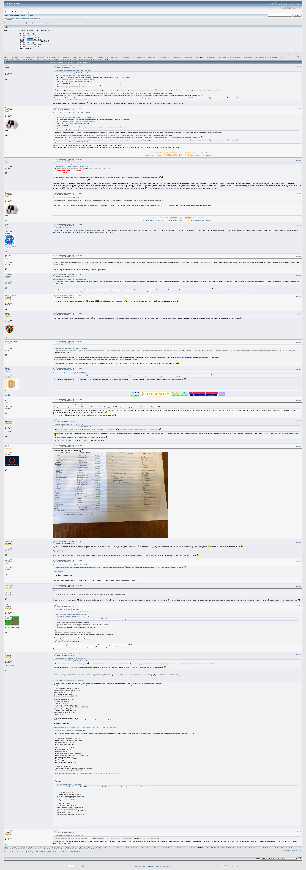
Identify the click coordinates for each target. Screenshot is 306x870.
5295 (32, 57)
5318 (117, 57)
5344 (214, 57)
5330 (162, 57)
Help (14, 18)
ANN (180, 155)
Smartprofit (66, 227)
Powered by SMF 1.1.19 (142, 866)
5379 (64, 59)
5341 (203, 57)
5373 (42, 59)
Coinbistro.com (172, 155)
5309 (84, 57)
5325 (143, 57)
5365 (12, 59)
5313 (99, 57)
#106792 (298, 400)
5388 (98, 59)
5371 (35, 59)
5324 (140, 57)
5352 (244, 57)
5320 (125, 57)
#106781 (298, 67)
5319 (121, 57)
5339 (195, 57)
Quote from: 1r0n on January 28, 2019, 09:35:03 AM (68, 424)
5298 (43, 57)
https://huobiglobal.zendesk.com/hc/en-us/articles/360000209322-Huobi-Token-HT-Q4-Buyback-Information (85, 727)
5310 (88, 57)
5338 (191, 57)
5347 (225, 57)
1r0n (6, 159)
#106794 (298, 446)
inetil (6, 66)
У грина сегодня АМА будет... (63, 440)
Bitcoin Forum (8, 23)
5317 (114, 57)
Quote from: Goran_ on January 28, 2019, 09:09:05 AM (69, 658)
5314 (102, 57)
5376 (53, 59)
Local (16, 23)
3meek (7, 420)
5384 (83, 59)
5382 (75, 59)
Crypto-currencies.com (197, 155)
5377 (57, 59)
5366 (16, 59)
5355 (255, 57)
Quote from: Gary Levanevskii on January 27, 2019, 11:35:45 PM (75, 75)
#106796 (298, 561)
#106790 (298, 342)
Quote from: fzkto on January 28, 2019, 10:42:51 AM (68, 835)
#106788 (298, 296)
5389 (101, 59)
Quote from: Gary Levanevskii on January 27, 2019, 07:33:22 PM (73, 166)
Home (9, 18)
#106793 (298, 421)
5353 (248, 57)
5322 (132, 57)
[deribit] (8, 395)
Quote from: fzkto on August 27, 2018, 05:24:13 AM (70, 784)
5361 (277, 57)
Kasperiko (8, 274)
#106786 (298, 256)
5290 (14, 57)
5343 (211, 57)
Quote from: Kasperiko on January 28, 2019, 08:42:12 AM (70, 346)
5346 (222, 57)
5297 (40, 57)
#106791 (298, 369)
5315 (106, 57)
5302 (58, 57)
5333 (173, 57)
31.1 (27, 15)
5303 (62, 57)
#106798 (298, 606)
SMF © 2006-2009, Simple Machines (160, 866)
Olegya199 (8, 108)
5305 (69, 57)
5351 (240, 57)
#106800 (298, 832)
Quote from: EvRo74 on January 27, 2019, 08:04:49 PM (69, 164)
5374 (46, 59)
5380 (68, 59)
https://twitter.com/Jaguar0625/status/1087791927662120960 (71, 99)
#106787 (298, 275)
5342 (207, 57)
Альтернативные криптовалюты (45, 23)
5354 (251, 57)
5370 (31, 59)
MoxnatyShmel (10, 296)
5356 (259, 57)
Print (299, 59)
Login (25, 18)
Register (31, 18)
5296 (36, 57)
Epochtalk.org (149, 155)
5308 (80, 57)
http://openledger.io (59, 551)
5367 (20, 59)
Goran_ (7, 368)
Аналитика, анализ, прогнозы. (70, 23)
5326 (147, 57)
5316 (110, 57)
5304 (66, 57)
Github (158, 155)
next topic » (299, 56)
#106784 (298, 194)
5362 (281, 57)
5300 (51, 57)
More (37, 18)
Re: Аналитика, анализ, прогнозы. (69, 66)
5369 (27, 59)
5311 (91, 57)
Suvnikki (8, 255)
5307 (77, 57)
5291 (17, 57)
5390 (105, 59)
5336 (184, 57)
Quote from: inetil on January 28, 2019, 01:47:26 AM (68, 197)
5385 (86, 59)
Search (19, 18)
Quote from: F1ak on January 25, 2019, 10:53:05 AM (68, 609)
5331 (165, 57)
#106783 (298, 160)
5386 (90, 59)
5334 (177, 57)
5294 (28, 57)
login (23, 12)
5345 (218, 57)
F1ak (6, 605)
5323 (136, 57)
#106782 (298, 109)
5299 (47, 57)
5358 (266, 57)
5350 (237, 57)
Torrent (31, 15)
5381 (72, 59)
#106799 (298, 655)
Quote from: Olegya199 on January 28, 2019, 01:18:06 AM (71, 73)
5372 (38, 59)
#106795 (298, 542)
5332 (169, 57)
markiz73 (8, 445)
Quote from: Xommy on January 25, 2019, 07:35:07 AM (73, 616)
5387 (94, 59)
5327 (151, 57)
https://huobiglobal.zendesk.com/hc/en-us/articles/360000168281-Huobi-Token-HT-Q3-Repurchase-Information (87, 773)
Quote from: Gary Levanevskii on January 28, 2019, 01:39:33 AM (72, 70)
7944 (110, 59)
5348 (229, 57)
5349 (233, 57)
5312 (95, 57)
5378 (61, 59)
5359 (270, 57)
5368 (23, 59)
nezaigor (8, 224)
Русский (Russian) (26, 23)
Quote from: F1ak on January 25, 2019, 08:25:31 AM (71, 614)
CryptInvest (9, 541)
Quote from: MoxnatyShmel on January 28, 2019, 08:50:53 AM (71, 404)
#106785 (298, 226)
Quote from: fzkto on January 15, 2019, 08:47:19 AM (68, 680)
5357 (263, 57)
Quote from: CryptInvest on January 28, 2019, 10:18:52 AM (70, 564)
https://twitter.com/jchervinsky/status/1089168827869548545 (77, 79)
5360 (274, 57)
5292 (21, 57)
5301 (54, 57)
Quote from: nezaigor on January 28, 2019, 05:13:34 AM (69, 260)
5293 (25, 57)
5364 (9, 59)
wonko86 (8, 313)
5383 (79, 59)
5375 (49, 59)
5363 (5, 59)
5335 (180, 57)
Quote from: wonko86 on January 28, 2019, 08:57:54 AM (69, 373)
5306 (73, 57)
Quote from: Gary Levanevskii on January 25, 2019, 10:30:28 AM (73, 612)
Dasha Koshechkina (12, 341)
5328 (154, 57)
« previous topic (292, 55)
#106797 (298, 586)
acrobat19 (8, 831)
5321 (128, 57)
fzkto (6, 654)
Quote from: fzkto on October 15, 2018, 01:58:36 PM (70, 730)
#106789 (298, 314)
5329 (158, 57)
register (29, 12)
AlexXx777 (8, 560)
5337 (188, 57)
